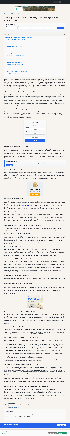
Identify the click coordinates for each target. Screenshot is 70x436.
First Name (27, 127)
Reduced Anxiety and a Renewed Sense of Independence (16, 55)
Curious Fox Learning (15, 407)
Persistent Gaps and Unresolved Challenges (14, 62)
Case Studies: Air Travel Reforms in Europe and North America (17, 59)
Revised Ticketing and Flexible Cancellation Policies (15, 50)
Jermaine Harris (12, 403)
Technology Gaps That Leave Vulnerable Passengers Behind (16, 69)
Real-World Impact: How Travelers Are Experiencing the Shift (17, 53)
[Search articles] (63, 2)
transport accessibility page (26, 205)
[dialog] (34, 432)
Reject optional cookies (52, 433)
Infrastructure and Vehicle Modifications (13, 48)
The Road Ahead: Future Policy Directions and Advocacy (16, 73)
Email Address (27, 135)
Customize (4, 433)
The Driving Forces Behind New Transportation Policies (16, 39)
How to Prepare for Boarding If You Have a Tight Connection (17, 416)
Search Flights (60, 28)
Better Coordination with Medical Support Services (15, 57)
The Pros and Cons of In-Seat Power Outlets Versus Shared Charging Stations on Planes (23, 414)
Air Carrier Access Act (58, 155)
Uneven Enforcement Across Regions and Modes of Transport (17, 64)
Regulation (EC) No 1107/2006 (38, 261)
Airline (10, 2)
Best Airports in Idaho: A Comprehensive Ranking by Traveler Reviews (19, 418)
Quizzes (37, 2)
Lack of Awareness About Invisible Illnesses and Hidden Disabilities (18, 66)
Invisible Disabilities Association (28, 319)
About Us (42, 2)
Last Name (27, 131)
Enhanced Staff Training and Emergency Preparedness (16, 44)
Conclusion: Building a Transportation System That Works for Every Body (19, 75)
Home (28, 2)
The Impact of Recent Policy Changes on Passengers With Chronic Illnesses (19, 37)
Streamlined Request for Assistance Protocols (14, 46)
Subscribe (49, 2)
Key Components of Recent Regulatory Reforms (15, 41)
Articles (32, 2)
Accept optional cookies (62, 433)
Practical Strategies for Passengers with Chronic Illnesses (16, 71)
